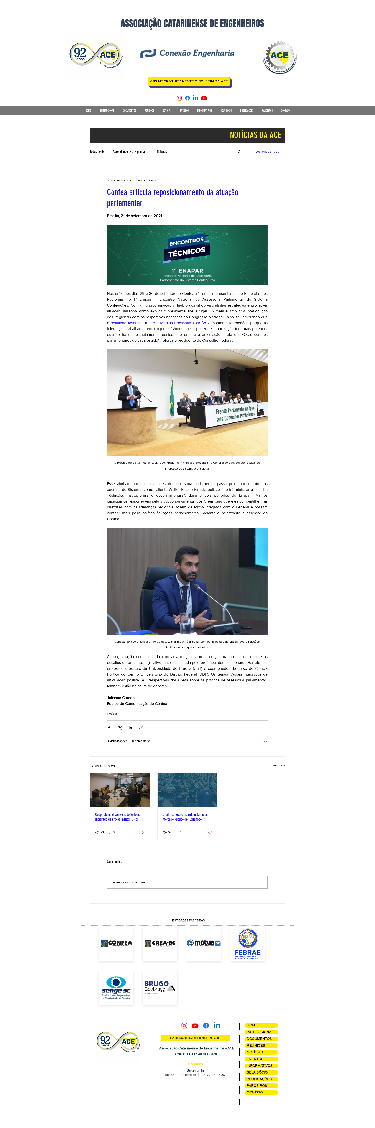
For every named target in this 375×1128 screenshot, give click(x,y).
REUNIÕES (256, 1045)
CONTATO (255, 1092)
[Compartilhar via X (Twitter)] (120, 728)
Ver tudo (279, 765)
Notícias (162, 151)
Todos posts (97, 151)
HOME (252, 1025)
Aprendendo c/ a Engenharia (130, 151)
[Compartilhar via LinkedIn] (130, 728)
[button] (106, 112)
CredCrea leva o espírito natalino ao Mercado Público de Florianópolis (185, 817)
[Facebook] (187, 98)
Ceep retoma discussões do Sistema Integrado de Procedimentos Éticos (117, 817)
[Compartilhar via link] (141, 728)
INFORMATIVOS (260, 1066)
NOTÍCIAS (255, 1052)
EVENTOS (255, 1059)
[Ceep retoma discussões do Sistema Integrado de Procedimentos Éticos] (120, 790)
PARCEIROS (257, 1085)
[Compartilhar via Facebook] (109, 728)
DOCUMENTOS (259, 1039)
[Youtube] (204, 98)
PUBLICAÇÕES (259, 1079)
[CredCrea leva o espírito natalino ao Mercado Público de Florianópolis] (187, 790)
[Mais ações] (265, 180)
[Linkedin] (195, 98)
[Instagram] (179, 98)
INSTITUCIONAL (260, 1032)
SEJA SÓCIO (257, 1072)
